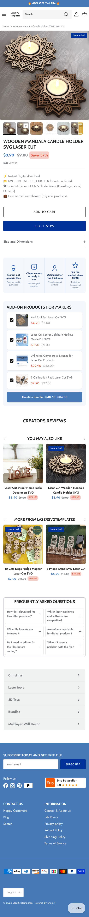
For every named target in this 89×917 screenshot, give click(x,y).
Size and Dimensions (18, 241)
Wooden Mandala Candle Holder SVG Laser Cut (39, 26)
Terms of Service (55, 843)
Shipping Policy (54, 837)
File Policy (51, 817)
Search (7, 823)
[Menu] (4, 14)
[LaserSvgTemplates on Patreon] (28, 785)
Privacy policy (53, 823)
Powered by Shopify (44, 903)
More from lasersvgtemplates (44, 519)
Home (5, 26)
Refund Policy (53, 830)
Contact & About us (57, 810)
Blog (6, 817)
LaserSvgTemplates (22, 903)
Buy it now (45, 226)
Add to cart (44, 212)
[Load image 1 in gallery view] (44, 75)
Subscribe (73, 764)
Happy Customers (15, 810)
